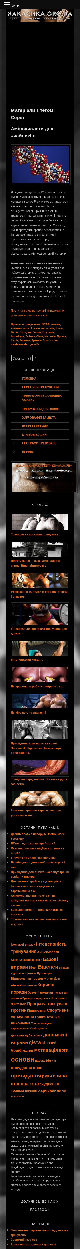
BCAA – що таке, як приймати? (33, 843)
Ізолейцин (17, 336)
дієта (35, 1042)
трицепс (31, 1090)
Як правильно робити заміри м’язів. (37, 686)
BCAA (46, 324)
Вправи (28, 451)
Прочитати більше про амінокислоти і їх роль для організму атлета (37, 312)
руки (47, 1076)
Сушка (40, 1016)
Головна (29, 378)
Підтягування (36, 1010)
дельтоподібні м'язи (26, 1035)
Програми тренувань (39, 443)
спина (60, 1075)
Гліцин (37, 332)
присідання (26, 1075)
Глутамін (48, 332)
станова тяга (25, 1083)
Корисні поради (35, 426)
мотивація (46, 1049)
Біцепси (48, 966)
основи (22, 1059)
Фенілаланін (19, 344)
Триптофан (50, 340)
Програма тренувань (47, 1003)
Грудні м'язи (42, 978)
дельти (42, 1028)
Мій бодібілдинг (35, 434)
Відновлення (21, 978)
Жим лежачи (28, 985)
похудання (21, 1067)
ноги (63, 1049)
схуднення (49, 1083)
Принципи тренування (25, 324)
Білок (59, 328)
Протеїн (18, 1010)
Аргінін (35, 328)
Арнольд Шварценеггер (26, 960)
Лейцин (30, 336)
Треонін (37, 340)
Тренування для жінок (40, 409)
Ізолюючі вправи (23, 944)
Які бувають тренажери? (28, 712)
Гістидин (25, 332)
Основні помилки (40, 992)
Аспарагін (47, 328)
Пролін (61, 336)
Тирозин (25, 340)
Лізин (39, 336)
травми (17, 1090)
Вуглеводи (44, 973)
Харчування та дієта (39, 417)
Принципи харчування (36, 998)
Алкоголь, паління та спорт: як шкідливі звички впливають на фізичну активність (39, 900)
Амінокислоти (20, 328)
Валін (14, 332)
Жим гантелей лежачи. (27, 660)
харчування (50, 1090)
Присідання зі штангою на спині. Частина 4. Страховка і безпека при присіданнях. (36, 748)
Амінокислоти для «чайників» (32, 132)
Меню (15, 6)
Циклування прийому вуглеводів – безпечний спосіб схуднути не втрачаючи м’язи (36, 886)
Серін (14, 340)
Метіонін (50, 336)
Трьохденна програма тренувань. (35, 534)
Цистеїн (34, 344)
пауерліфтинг (45, 1060)
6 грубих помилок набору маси (33, 857)
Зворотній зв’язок (24, 1239)
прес (37, 1067)
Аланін (55, 324)
